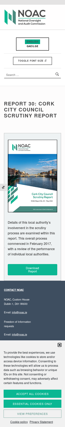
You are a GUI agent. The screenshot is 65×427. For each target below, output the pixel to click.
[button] (59, 345)
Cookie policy (19, 422)
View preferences (32, 414)
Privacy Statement (41, 422)
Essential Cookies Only (32, 404)
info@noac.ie (19, 312)
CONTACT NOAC (14, 290)
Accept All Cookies (32, 394)
